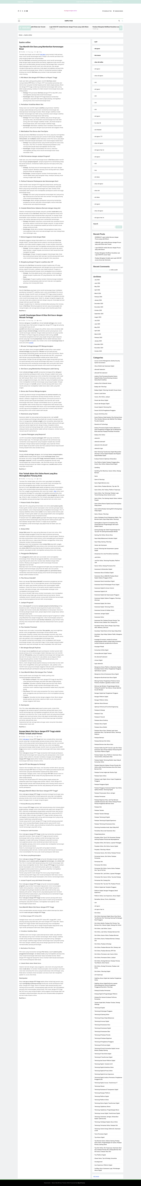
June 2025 (97, 324)
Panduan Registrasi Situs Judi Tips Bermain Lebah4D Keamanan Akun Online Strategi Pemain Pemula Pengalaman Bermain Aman (107, 801)
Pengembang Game (99, 834)
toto (95, 170)
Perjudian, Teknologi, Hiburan (102, 849)
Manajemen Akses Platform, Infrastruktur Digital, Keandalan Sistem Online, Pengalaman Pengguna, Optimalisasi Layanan (107, 668)
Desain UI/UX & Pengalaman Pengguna (104, 410)
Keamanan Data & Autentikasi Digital (104, 581)
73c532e (23, 52)
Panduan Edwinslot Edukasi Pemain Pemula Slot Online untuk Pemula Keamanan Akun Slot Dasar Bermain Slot (107, 767)
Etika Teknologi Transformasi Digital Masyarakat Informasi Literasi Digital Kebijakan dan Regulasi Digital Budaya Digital (107, 453)
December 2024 (98, 344)
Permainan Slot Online (100, 865)
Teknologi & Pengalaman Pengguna (104, 1042)
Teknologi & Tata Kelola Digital (102, 1053)
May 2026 (97, 286)
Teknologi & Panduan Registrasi (103, 1038)
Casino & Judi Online (100, 393)
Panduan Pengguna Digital (101, 784)
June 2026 (97, 283)
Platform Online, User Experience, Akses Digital (107, 896)
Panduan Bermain (99, 737)
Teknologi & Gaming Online (101, 1014)
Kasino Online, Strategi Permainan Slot (104, 566)
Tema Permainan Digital (100, 1134)
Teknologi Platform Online (101, 1099)
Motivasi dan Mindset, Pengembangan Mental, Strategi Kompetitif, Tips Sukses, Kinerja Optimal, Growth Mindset (107, 688)
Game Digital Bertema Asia (101, 483)
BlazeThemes (81, 1183)
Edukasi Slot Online (99, 435)
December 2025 (98, 303)
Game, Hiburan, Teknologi (101, 514)
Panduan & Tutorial (99, 717)
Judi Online (97, 557)
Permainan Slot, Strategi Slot (102, 880)
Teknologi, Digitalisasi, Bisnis (102, 1106)
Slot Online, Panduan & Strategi (102, 944)
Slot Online (97, 913)
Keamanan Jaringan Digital (101, 613)
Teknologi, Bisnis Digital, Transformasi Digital (106, 1103)
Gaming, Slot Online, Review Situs (103, 535)
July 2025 (97, 320)
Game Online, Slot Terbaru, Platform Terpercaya (107, 490)
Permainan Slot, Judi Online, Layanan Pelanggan (107, 873)
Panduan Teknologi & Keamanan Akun (104, 824)
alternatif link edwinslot (100, 373)
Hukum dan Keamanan (100, 545)
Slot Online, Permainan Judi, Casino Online (106, 954)
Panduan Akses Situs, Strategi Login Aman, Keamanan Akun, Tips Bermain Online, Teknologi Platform (107, 732)
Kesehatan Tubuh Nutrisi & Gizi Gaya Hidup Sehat (107, 631)
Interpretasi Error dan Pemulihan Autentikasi (106, 554)
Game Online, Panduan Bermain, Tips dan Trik (106, 486)
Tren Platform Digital (100, 1155)
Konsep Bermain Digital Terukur (103, 653)
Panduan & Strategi (99, 710)
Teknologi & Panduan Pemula (102, 1035)
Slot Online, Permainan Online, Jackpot (105, 957)
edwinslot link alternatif (100, 445)
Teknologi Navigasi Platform (102, 1093)
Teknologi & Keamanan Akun (102, 1025)
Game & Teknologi (99, 479)
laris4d (31, 342)
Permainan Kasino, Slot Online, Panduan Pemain (107, 853)
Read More (22, 310)
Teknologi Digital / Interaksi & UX (103, 1064)
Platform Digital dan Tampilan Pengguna (105, 887)
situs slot (97, 190)
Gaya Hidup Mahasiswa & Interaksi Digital (105, 538)
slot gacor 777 (98, 136)
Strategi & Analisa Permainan (102, 990)
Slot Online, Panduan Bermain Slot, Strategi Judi (107, 947)
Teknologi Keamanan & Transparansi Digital (106, 1089)
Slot (55, 491)
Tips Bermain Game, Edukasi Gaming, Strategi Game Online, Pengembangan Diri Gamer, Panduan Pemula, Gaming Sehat (108, 1142)
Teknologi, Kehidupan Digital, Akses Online (106, 1122)
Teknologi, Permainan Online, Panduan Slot (106, 1125)
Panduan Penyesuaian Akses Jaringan (104, 793)
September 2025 (98, 313)
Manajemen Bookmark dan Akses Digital (105, 677)
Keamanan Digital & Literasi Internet (104, 588)
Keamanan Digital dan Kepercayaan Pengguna (106, 595)
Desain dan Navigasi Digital (101, 403)
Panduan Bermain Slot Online (102, 741)
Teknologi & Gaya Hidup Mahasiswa (104, 1018)
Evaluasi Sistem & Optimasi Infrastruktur (105, 459)
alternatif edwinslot (99, 369)
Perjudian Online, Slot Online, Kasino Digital (106, 846)
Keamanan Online (99, 617)
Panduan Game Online (100, 776)
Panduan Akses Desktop (101, 720)
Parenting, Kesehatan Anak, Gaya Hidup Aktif (106, 827)
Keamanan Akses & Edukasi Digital (104, 572)
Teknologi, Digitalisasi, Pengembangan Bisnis (106, 1110)
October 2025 (98, 310)
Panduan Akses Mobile (100, 727)
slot (95, 82)
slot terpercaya (98, 975)
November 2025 (98, 307)
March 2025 (97, 334)
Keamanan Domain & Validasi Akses (104, 610)
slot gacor (26, 739)
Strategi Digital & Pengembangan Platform (105, 994)
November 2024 (98, 347)
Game (96, 476)
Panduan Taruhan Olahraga (101, 813)
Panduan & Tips (98, 713)
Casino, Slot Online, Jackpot (102, 397)
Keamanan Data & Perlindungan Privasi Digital (106, 584)
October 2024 (98, 351)
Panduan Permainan (99, 796)
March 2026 (97, 293)
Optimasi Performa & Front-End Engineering (106, 707)
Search (95, 224)
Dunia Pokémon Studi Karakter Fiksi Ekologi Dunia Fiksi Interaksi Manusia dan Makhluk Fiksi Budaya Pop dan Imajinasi (108, 419)
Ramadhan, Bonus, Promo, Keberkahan (104, 899)
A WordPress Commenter (101, 270)
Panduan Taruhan (99, 810)
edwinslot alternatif (99, 441)
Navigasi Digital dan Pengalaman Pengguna (106, 693)
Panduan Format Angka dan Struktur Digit (105, 772)
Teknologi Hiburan (99, 1086)
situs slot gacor (98, 75)
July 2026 (97, 280)
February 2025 (98, 337)
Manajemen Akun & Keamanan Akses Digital (106, 674)
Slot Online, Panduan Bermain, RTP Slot (105, 950)
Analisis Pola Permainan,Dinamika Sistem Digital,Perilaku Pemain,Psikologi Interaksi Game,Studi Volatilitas (106, 378)
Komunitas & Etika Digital (101, 650)
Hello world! (114, 270)
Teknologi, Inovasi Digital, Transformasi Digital (107, 1113)
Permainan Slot (98, 861)
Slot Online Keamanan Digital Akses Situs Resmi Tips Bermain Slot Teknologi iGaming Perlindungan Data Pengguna (108, 918)
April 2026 (97, 290)
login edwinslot (98, 663)
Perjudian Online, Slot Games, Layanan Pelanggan (107, 842)
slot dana (43, 54)
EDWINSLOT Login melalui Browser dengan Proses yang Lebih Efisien (93, 1)
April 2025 (97, 330)
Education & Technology (101, 424)
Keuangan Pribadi (99, 646)
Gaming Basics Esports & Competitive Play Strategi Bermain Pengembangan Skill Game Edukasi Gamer (106, 524)
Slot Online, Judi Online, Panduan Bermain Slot (107, 932)
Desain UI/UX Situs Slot (100, 414)
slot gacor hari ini (99, 150)
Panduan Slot (98, 807)
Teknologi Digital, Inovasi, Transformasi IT (105, 1083)
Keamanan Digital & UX (100, 591)
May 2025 (97, 327)
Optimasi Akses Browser (101, 703)
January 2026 (98, 300)
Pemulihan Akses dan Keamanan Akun (104, 831)
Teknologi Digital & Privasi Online (103, 1070)
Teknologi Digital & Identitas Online (104, 1067)
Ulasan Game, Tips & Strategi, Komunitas (105, 1158)
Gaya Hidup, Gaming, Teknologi (102, 542)
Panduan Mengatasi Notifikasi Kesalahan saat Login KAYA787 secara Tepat (73, 27)
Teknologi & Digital (99, 1007)
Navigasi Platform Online (101, 700)
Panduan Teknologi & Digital (102, 817)
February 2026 (98, 296)
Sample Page (69, 21)
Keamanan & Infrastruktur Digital (103, 569)
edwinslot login (98, 448)
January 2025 (98, 341)
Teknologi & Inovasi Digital (101, 1021)
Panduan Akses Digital (100, 724)
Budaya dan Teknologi (100, 386)
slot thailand (97, 129)
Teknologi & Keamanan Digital (102, 1028)
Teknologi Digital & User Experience (104, 1074)
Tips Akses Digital (99, 1137)
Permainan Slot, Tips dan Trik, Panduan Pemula (107, 884)
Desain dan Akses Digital (101, 400)
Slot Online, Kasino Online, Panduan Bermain (106, 935)
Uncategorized (98, 1161)
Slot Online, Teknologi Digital (102, 971)
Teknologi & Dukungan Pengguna (103, 1011)
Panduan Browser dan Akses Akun (103, 744)
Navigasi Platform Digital (101, 696)
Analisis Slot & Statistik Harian (102, 383)
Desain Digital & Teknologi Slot (102, 407)
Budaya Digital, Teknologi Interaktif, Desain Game (107, 390)
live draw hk (97, 123)
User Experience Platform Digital (103, 1165)
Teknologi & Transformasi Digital (103, 1057)
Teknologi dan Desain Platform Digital (104, 1060)
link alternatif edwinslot (100, 657)
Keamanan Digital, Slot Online (102, 603)
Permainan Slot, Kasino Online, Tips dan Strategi (107, 877)
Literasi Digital (98, 660)
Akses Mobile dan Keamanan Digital (104, 366)
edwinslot (97, 438)
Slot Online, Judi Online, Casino (102, 928)
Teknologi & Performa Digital (102, 1045)
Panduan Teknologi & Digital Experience (105, 820)
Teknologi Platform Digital (101, 1096)
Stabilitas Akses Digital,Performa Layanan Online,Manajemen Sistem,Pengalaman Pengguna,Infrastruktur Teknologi (105, 985)
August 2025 (97, 317)
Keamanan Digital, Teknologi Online (104, 607)
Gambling (97, 467)
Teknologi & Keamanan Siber (102, 1031)
